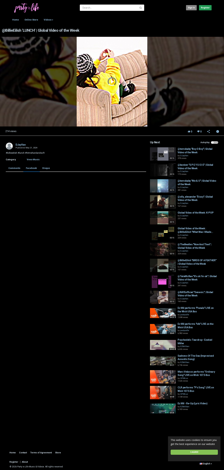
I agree (194, 452)
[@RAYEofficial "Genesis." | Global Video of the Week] (163, 297)
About (25, 462)
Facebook (31, 168)
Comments (14, 168)
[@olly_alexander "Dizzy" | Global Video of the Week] (163, 201)
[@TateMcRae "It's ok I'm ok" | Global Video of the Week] (163, 281)
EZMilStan (184, 346)
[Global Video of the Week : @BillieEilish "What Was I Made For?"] (163, 233)
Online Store (31, 19)
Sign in (191, 7)
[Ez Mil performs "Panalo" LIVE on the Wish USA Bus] (163, 313)
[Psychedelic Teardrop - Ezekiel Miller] (163, 345)
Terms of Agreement (41, 452)
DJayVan (21, 144)
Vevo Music (33, 159)
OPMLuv (184, 378)
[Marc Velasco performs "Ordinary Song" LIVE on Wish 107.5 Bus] (163, 376)
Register (205, 7)
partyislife (184, 315)
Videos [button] (47, 19)
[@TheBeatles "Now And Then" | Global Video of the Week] (163, 249)
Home (15, 19)
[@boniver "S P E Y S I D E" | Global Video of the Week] (163, 170)
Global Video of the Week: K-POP (196, 212)
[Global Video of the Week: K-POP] (163, 217)
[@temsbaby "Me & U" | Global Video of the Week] (163, 186)
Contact (23, 452)
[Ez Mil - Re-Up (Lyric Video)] (163, 408)
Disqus (46, 168)
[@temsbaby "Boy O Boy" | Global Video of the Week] (163, 154)
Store (58, 452)
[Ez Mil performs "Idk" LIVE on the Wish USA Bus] (163, 329)
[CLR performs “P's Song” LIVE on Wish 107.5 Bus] (163, 392)
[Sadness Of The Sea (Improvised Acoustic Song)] (163, 361)
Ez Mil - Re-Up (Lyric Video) (192, 403)
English (206, 463)
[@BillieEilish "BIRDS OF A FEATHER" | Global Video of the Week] (163, 265)
